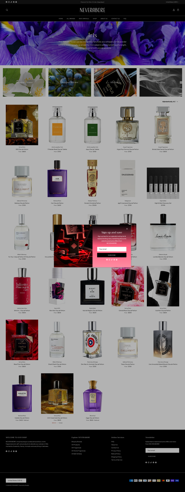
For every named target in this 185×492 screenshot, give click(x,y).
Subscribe (112, 255)
